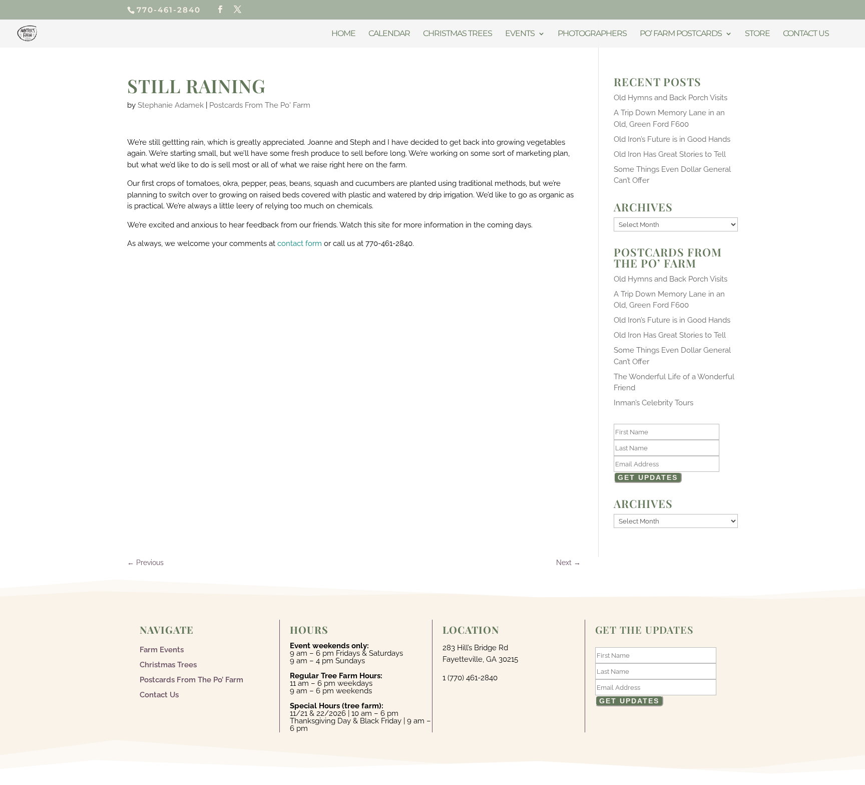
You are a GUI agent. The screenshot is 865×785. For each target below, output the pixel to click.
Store (757, 34)
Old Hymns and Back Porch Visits (670, 97)
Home (343, 34)
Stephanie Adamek (171, 105)
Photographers (592, 34)
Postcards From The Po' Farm (259, 105)
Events (520, 34)
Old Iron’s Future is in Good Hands (672, 139)
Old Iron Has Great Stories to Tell (670, 154)
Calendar (389, 34)
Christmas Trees (457, 34)
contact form (299, 243)
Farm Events (162, 649)
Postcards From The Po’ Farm (191, 679)
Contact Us (806, 34)
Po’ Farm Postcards (681, 34)
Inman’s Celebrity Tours (653, 402)
